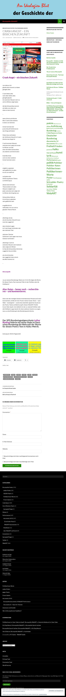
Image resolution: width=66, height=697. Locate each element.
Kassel (54, 153)
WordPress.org (7, 665)
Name (4, 434)
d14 (57, 133)
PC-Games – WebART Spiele (17, 634)
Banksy (48, 128)
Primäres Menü (64, 21)
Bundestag (7, 374)
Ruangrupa (59, 178)
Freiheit (50, 146)
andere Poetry (7, 490)
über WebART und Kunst (10, 531)
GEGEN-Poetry (7, 493)
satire (48, 180)
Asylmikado (27, 631)
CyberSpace (51, 133)
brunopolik (18, 37)
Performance (52, 160)
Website (5, 449)
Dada (13, 374)
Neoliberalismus (50, 158)
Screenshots (50, 184)
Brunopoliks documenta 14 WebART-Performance (16, 601)
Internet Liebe (6, 573)
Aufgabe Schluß (7, 564)
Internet (49, 153)
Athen (49, 126)
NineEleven (56, 158)
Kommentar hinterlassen (31, 37)
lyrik (29, 374)
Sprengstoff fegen (8, 509)
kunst (24, 374)
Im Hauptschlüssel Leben (9, 387)
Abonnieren (6, 684)
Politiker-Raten (8, 376)
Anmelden (5, 656)
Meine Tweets (50, 33)
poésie (50, 123)
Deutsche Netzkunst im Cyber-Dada (48, 622)
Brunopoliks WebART (10, 21)
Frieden (58, 146)
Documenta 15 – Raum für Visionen (13, 604)
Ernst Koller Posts (9, 521)
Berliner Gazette (53, 128)
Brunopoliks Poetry (8, 28)
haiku (18, 374)
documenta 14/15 (8, 518)
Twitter (55, 189)
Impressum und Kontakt (9, 607)
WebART (18, 379)
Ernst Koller (59, 143)
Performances (6, 515)
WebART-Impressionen (10, 524)
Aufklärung (56, 126)
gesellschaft (49, 149)
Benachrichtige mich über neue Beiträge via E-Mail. (19, 461)
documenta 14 (52, 141)
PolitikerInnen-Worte (21, 28)
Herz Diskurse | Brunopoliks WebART (13, 631)
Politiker (58, 162)
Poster (30, 376)
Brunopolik (60, 128)
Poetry (59, 160)
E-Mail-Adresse (7, 441)
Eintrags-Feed (6, 659)
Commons (58, 130)
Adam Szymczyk (57, 123)
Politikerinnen (53, 168)
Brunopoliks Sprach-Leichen (33, 625)
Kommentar (6, 412)
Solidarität (52, 186)
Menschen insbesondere (9, 559)
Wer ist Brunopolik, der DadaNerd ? (12, 611)
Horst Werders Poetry (8, 506)
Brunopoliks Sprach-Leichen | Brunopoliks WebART (16, 628)
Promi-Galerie (7, 499)
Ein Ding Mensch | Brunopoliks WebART (13, 625)
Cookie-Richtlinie (43, 694)
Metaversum (55, 156)
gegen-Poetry (6, 592)
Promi (54, 178)
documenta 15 (52, 143)
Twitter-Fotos (51, 191)
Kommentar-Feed (7, 662)
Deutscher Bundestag (52, 137)
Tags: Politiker (50, 189)
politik (35, 374)
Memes (4, 512)
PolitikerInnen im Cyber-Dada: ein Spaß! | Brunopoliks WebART (20, 622)
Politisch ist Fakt (7, 554)
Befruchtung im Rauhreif (9, 393)
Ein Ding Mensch (36, 628)
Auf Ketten (5, 568)
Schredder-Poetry (8, 379)
